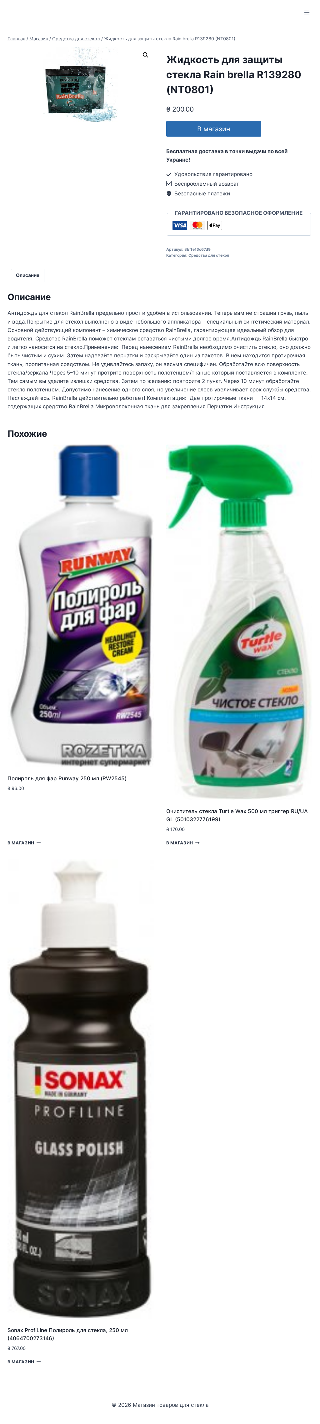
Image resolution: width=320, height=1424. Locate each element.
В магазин (213, 129)
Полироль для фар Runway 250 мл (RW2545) (67, 778)
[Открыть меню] (306, 12)
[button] (145, 55)
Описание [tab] (27, 275)
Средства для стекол (208, 255)
